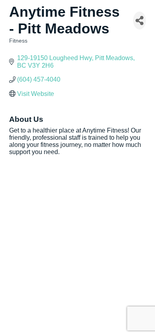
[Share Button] (139, 20)
